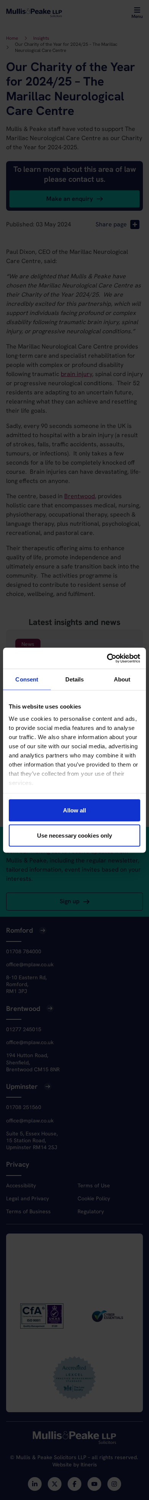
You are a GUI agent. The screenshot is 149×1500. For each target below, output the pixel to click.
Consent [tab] (26, 679)
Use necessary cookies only (74, 835)
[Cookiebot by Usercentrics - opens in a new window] (107, 658)
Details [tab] (74, 679)
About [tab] (122, 679)
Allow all (74, 810)
